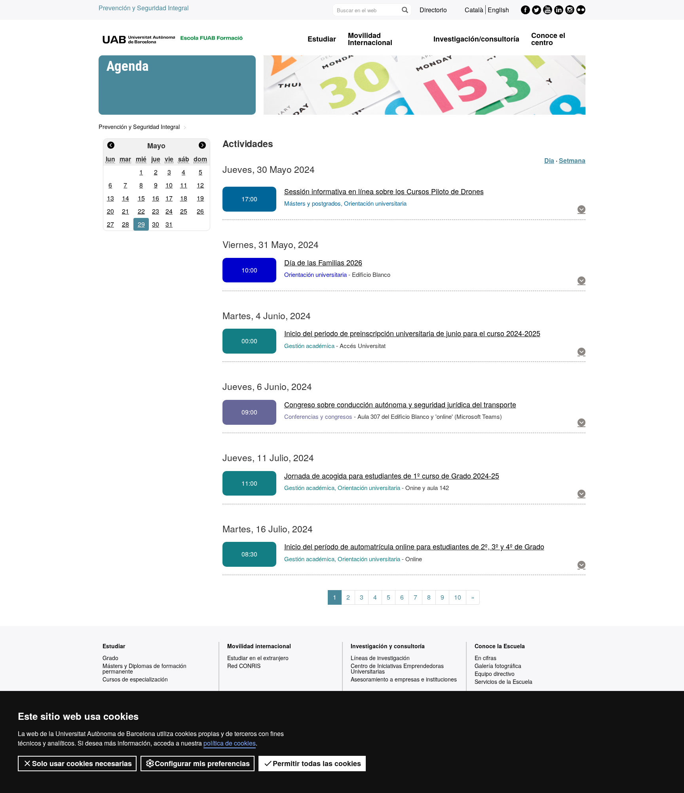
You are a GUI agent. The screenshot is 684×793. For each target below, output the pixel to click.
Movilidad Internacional (370, 39)
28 (125, 224)
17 (169, 198)
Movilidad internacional (259, 646)
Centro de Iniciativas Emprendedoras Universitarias (397, 668)
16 (155, 198)
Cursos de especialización (135, 679)
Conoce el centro (548, 39)
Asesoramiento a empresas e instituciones (404, 679)
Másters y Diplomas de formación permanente (144, 668)
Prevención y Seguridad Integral (144, 7)
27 (110, 224)
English (498, 9)
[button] (581, 209)
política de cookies (229, 743)
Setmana (572, 160)
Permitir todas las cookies (317, 763)
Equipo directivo (495, 674)
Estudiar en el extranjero (258, 658)
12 (200, 184)
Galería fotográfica (498, 666)
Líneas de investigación (380, 658)
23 (155, 211)
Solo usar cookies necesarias (82, 763)
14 (125, 198)
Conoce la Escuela (500, 646)
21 (125, 211)
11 (183, 184)
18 (183, 198)
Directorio (433, 9)
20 (110, 211)
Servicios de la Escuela (503, 681)
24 (169, 211)
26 (200, 211)
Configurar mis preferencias (202, 763)
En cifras (485, 658)
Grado (110, 658)
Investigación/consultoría (476, 38)
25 (183, 211)
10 (169, 184)
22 (141, 211)
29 (141, 224)
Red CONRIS (243, 666)
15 (141, 198)
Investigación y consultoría (388, 646)
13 (110, 198)
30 (155, 224)
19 (200, 198)
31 (169, 224)
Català (474, 9)
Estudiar (322, 38)
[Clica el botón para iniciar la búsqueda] (404, 10)
